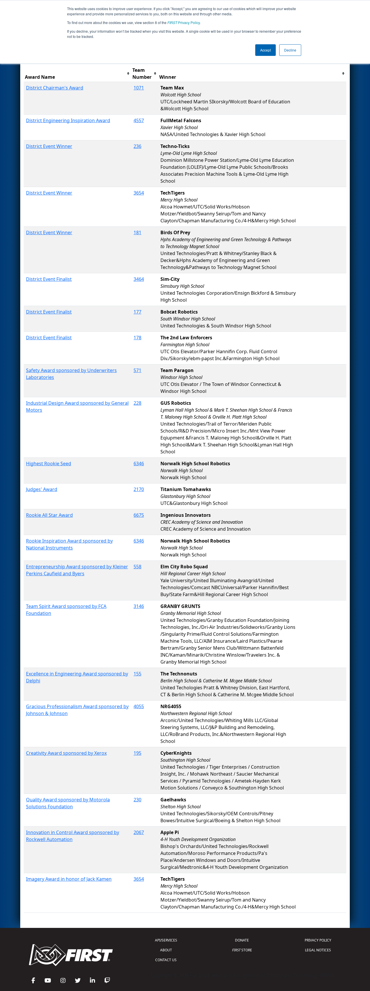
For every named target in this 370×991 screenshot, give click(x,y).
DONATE (242, 940)
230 (137, 799)
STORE (242, 950)
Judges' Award (41, 489)
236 (137, 146)
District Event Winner (49, 146)
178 (137, 337)
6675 (139, 515)
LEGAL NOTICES (318, 950)
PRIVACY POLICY (318, 940)
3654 (139, 193)
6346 (139, 463)
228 (137, 403)
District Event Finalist (49, 279)
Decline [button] (290, 49)
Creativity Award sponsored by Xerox (66, 753)
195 (137, 753)
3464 (139, 279)
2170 (139, 489)
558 (137, 566)
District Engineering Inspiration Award (68, 120)
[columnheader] (77, 73)
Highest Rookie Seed (48, 463)
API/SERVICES (166, 940)
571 (137, 370)
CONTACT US (166, 959)
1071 (139, 88)
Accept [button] (265, 49)
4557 (139, 120)
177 (137, 312)
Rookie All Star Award (49, 515)
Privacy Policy (183, 22)
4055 (139, 706)
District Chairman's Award (54, 88)
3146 (139, 606)
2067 (139, 832)
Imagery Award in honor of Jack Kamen (69, 879)
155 (137, 674)
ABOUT (166, 950)
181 (137, 232)
